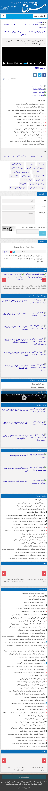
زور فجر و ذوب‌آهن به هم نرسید (35, 706)
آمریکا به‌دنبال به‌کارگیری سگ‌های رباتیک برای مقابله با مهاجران (26, 639)
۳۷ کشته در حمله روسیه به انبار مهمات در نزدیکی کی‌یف (28, 527)
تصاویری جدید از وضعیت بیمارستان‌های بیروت (30, 104)
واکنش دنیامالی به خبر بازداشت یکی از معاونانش (30, 694)
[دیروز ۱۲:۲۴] (37, 343)
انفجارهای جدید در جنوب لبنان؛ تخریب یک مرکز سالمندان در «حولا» (24, 712)
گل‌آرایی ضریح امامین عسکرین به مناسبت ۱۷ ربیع (30, 722)
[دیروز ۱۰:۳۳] (35, 278)
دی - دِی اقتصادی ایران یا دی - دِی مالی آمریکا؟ (31, 663)
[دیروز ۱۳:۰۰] (37, 485)
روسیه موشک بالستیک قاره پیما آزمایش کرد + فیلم (29, 540)
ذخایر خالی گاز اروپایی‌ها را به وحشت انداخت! (31, 682)
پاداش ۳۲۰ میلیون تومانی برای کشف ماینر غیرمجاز (16, 367)
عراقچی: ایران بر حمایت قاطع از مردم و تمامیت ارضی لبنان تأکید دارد (24, 530)
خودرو (44, 270)
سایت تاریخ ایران (17, 164)
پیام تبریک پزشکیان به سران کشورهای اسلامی (31, 740)
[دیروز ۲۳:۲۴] (13, 572)
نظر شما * (42, 212)
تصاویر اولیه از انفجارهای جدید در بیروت (32, 125)
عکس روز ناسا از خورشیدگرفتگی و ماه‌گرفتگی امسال (29, 521)
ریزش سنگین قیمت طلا (38, 387)
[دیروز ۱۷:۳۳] (37, 305)
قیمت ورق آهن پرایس (37, 183)
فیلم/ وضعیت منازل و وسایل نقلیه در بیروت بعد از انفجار (26, 141)
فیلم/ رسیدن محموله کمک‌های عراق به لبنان (30, 122)
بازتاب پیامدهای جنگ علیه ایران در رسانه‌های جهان (29, 672)
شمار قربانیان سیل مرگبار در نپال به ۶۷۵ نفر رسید (29, 555)
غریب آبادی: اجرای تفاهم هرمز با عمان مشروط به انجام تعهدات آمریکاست (26, 646)
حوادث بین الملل (22, 156)
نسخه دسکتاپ (24, 777)
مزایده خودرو (40, 179)
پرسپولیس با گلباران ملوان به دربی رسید (15, 409)
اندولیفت (23, 183)
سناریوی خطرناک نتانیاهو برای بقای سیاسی (32, 657)
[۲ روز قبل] (37, 439)
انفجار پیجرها (34, 156)
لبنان (42, 156)
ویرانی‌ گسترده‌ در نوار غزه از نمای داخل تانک (31, 630)
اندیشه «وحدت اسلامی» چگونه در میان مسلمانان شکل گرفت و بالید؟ (24, 642)
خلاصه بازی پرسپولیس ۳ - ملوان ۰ (34, 697)
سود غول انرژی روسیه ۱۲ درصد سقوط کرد (32, 611)
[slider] (10, 63)
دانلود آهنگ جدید (39, 172)
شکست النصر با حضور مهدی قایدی (34, 660)
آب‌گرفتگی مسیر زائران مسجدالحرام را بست (31, 543)
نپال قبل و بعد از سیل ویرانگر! (35, 512)
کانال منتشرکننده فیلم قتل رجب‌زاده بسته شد (16, 328)
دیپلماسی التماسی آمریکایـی (36, 599)
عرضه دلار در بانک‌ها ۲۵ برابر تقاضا (34, 546)
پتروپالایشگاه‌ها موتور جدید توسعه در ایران (16, 469)
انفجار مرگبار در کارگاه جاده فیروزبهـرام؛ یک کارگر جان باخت (13, 580)
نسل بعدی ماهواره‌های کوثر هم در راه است (16, 354)
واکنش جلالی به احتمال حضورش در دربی (32, 679)
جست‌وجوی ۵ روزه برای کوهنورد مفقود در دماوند (30, 552)
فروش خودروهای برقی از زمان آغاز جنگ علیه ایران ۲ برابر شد (26, 618)
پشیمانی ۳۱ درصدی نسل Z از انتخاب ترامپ (32, 621)
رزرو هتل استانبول (17, 168)
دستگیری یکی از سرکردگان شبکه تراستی (15, 300)
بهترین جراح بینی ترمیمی (20, 172)
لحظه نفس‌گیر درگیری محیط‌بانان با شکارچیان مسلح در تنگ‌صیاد (25, 518)
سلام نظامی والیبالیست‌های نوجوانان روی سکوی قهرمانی (28, 743)
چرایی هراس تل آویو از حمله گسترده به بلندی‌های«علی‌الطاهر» (25, 515)
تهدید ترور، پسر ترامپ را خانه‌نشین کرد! (33, 725)
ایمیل (44, 206)
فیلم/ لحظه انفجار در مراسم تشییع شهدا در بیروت (29, 132)
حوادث (44, 563)
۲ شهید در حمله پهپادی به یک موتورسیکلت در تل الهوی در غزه (26, 558)
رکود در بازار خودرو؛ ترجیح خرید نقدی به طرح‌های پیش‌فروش (13, 287)
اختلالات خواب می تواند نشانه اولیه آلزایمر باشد (30, 608)
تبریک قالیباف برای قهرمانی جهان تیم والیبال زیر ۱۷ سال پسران (26, 666)
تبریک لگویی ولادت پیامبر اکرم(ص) (34, 605)
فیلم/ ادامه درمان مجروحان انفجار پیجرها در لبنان (29, 116)
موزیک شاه (30, 164)
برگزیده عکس (42, 450)
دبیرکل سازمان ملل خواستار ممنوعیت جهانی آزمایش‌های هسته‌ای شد (24, 651)
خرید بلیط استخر (26, 179)
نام (45, 200)
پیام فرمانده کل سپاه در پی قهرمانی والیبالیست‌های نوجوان (27, 627)
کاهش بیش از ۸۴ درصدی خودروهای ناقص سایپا (30, 737)
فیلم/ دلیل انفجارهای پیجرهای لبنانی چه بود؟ (30, 107)
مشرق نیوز (29, 6)
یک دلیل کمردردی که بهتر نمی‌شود (34, 602)
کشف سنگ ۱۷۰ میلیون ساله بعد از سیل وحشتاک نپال (28, 524)
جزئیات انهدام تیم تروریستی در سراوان (15, 313)
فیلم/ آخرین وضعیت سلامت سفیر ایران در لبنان (29, 113)
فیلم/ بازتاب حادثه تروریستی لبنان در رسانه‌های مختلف (24, 33)
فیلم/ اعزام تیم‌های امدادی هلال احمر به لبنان (30, 135)
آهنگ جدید (14, 175)
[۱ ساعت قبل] (37, 459)
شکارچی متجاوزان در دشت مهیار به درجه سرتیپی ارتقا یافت (16, 341)
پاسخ (5, 251)
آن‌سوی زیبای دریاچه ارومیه (19, 455)
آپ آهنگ (41, 164)
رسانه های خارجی (9, 156)
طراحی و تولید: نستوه (24, 788)
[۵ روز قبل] (13, 278)
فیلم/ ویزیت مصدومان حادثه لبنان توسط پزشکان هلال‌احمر (26, 110)
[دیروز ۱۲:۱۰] (37, 356)
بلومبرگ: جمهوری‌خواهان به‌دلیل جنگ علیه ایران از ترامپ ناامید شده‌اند (23, 549)
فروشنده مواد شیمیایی (37, 187)
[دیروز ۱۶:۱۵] (24, 397)
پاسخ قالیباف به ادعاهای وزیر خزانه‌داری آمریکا (31, 506)
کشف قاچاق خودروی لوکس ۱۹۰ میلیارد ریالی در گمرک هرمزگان (35, 287)
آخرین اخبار (42, 589)
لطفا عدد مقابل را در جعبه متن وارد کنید (34, 227)
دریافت (40, 68)
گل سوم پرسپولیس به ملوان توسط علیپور (32, 731)
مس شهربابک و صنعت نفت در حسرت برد (32, 716)
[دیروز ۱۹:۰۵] (37, 472)
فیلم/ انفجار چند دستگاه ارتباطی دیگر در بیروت (30, 119)
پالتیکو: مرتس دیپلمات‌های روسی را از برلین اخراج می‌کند (28, 728)
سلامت (44, 751)
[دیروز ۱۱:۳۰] (37, 369)
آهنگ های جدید (39, 175)
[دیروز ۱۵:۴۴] (37, 318)
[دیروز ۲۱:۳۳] (37, 414)
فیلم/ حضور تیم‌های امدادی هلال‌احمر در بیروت (29, 129)
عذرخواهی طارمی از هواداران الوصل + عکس (31, 509)
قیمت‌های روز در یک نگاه (38, 380)
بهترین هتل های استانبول (36, 168)
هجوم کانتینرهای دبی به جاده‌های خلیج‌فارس (31, 503)
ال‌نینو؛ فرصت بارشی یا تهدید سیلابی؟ (36, 580)
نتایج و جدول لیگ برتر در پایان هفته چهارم (32, 688)
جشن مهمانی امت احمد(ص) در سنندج (15, 481)
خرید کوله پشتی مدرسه (17, 187)
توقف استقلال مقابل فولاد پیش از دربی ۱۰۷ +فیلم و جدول (15, 437)
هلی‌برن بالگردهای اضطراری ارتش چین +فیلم (31, 685)
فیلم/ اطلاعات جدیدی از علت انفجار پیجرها (31, 138)
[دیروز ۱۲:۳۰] (37, 331)
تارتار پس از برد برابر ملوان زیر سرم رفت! (32, 534)
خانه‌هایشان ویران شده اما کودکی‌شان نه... (32, 746)
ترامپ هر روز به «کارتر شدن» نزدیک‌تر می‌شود (30, 709)
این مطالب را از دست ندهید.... (36, 296)
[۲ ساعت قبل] (35, 760)
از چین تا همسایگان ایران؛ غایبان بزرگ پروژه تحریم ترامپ (27, 703)
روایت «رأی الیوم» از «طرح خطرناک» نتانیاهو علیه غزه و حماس (26, 734)
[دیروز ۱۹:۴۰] (37, 427)
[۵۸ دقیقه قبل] (35, 572)
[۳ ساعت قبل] (13, 760)
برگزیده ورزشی (41, 404)
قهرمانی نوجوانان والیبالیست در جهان (15, 422)
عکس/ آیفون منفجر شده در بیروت (33, 144)
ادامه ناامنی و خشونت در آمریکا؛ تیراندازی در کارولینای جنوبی (26, 691)
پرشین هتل (26, 175)
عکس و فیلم (38, 16)
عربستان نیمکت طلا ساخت (36, 500)
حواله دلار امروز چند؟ (38, 384)
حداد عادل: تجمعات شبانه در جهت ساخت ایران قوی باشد (27, 624)
